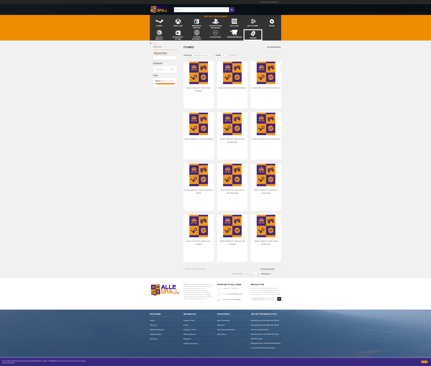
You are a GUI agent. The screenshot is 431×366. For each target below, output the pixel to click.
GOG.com (153, 339)
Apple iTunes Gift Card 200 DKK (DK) (232, 88)
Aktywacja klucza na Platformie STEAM (265, 320)
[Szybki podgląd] (211, 68)
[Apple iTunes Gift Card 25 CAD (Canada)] (198, 226)
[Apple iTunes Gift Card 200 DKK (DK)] (232, 73)
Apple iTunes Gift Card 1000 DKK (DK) (198, 139)
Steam (152, 320)
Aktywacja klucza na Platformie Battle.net (266, 343)
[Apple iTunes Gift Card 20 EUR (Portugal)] (266, 226)
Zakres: (158, 81)
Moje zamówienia (223, 320)
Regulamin (187, 339)
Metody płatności (190, 334)
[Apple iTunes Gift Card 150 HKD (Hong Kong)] (198, 175)
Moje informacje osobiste (226, 330)
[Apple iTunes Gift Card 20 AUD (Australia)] (266, 175)
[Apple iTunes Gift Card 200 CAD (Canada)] (232, 226)
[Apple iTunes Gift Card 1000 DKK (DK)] (198, 124)
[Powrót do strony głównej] (151, 43)
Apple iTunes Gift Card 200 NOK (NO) (266, 139)
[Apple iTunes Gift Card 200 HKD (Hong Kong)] (232, 124)
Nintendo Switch (155, 334)
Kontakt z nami (189, 320)
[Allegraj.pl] (159, 9)
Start (152, 19)
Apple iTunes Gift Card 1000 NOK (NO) (266, 88)
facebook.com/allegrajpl (232, 299)
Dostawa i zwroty (190, 330)
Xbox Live (153, 325)
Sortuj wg (187, 55)
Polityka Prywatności (22, 363)
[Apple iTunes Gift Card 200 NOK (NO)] (266, 124)
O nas (186, 325)
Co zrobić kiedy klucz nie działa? (263, 348)
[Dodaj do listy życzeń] (211, 74)
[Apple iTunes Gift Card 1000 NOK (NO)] (266, 73)
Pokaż (218, 55)
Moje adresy (221, 334)
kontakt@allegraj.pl (235, 294)
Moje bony (221, 325)
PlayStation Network (157, 330)
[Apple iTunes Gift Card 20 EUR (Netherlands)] (232, 175)
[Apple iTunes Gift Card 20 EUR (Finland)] (198, 73)
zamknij (424, 362)
